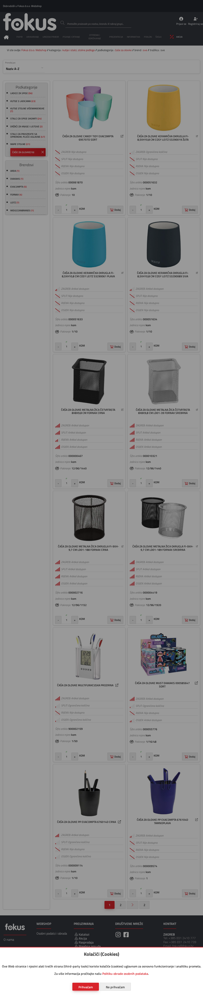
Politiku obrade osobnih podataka (125, 973)
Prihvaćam (86, 987)
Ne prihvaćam (115, 987)
